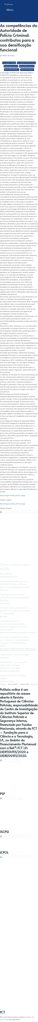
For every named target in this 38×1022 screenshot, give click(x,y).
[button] (9, 9)
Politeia (8, 4)
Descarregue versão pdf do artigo (12, 495)
